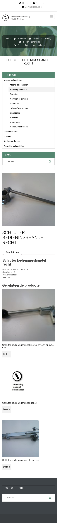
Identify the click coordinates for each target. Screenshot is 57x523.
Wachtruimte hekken (19, 127)
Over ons (40, 3)
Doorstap (14, 94)
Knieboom (14, 103)
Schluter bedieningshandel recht (31, 45)
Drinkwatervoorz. (11, 131)
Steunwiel (14, 117)
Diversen (7, 136)
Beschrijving (12, 251)
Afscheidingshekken (19, 85)
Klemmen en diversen (19, 99)
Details (6, 354)
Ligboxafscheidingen (19, 108)
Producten (22, 38)
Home (25, 3)
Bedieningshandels (31, 42)
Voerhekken (15, 122)
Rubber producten (12, 141)
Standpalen (15, 113)
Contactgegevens (33, 7)
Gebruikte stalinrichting (14, 146)
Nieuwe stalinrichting (42, 38)
